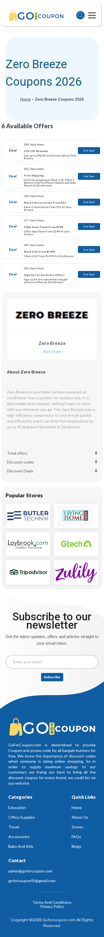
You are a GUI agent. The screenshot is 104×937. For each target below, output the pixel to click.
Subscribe (52, 677)
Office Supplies (21, 817)
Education (17, 807)
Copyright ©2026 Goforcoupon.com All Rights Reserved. (52, 922)
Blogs (76, 846)
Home (25, 99)
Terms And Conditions (52, 902)
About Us (80, 817)
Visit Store (52, 352)
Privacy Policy (52, 907)
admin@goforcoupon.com (30, 871)
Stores (77, 827)
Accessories (19, 836)
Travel (13, 827)
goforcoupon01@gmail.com (31, 880)
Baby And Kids (21, 846)
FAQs (76, 836)
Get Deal (89, 150)
